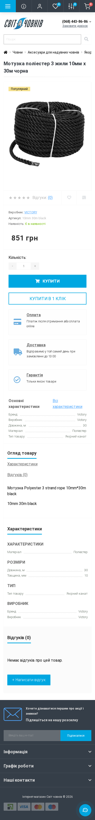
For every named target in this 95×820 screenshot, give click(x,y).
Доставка (36, 345)
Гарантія (35, 375)
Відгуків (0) (17, 474)
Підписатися (76, 735)
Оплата (34, 315)
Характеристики (22, 464)
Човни (18, 52)
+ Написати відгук (29, 680)
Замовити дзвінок (75, 26)
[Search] (86, 39)
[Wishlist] (69, 198)
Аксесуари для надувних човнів (53, 52)
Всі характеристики (67, 403)
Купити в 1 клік (47, 298)
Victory (30, 212)
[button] (40, 6)
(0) (50, 197)
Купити (51, 281)
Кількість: (17, 257)
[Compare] (83, 198)
